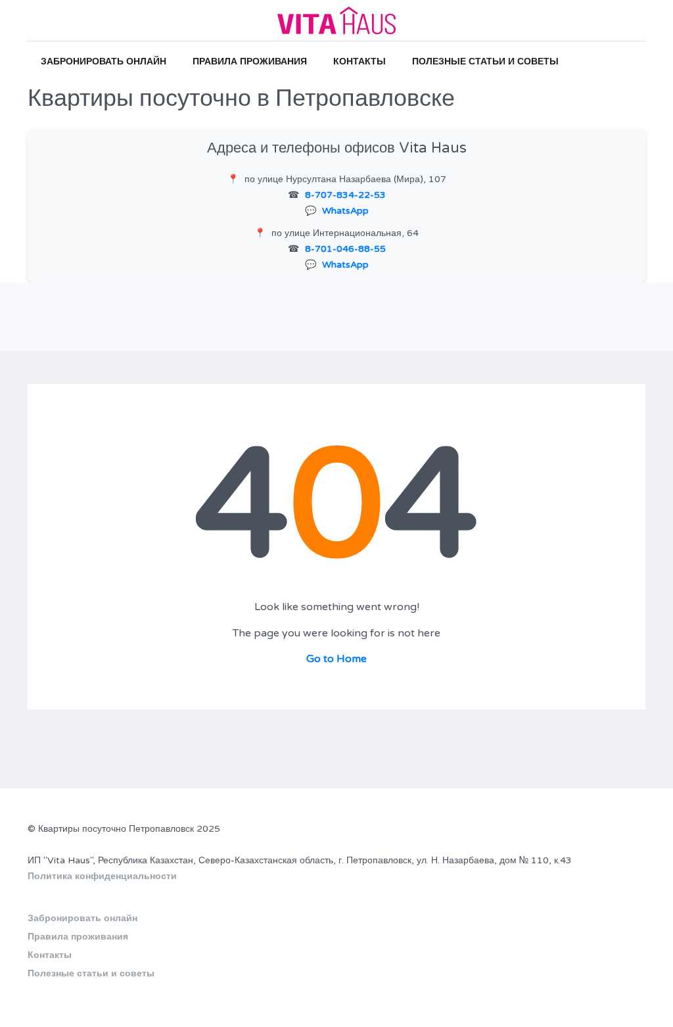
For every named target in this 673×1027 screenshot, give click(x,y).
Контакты (359, 61)
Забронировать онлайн (103, 61)
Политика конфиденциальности (102, 876)
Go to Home (336, 658)
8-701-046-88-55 (345, 248)
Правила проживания (250, 61)
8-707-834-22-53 (345, 195)
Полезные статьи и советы (485, 61)
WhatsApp (345, 210)
